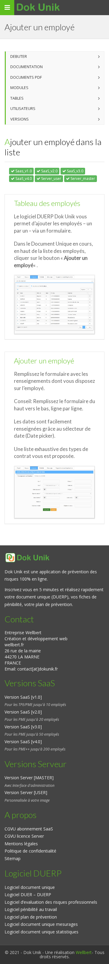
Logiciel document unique (30, 887)
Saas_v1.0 (23, 171)
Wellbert (84, 952)
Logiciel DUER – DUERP (28, 894)
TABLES (17, 98)
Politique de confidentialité (30, 851)
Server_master (82, 178)
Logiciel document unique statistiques (41, 932)
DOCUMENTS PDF (26, 77)
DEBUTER (18, 56)
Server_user (50, 178)
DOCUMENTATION (26, 66)
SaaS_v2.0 (49, 171)
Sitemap (13, 858)
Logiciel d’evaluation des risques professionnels (51, 902)
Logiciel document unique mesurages (41, 924)
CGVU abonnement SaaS (29, 829)
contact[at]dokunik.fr (37, 669)
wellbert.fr (14, 645)
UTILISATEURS (22, 108)
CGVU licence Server (24, 836)
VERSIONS (19, 119)
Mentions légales (21, 843)
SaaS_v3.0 (74, 171)
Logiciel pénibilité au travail (31, 909)
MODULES (19, 87)
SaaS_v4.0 (23, 178)
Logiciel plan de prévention (31, 917)
